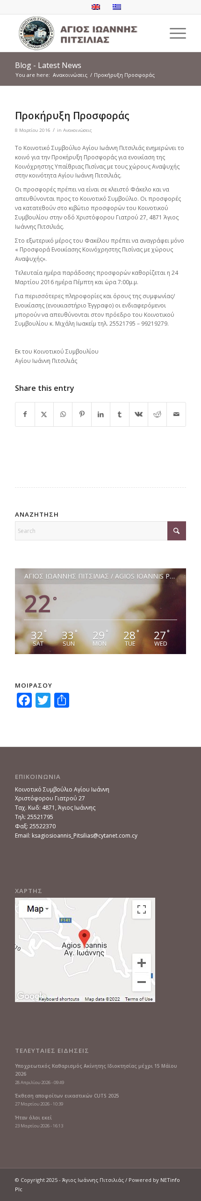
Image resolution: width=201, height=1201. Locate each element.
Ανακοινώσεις (77, 130)
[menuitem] (173, 33)
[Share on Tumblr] (119, 414)
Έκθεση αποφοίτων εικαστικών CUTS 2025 (67, 1095)
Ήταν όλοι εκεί (33, 1117)
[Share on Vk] (138, 414)
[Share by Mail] (176, 414)
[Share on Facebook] (24, 414)
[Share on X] (44, 414)
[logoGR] (83, 33)
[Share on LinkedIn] (101, 414)
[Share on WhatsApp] (63, 414)
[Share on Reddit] (157, 414)
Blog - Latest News (48, 65)
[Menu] (173, 33)
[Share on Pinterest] (81, 414)
